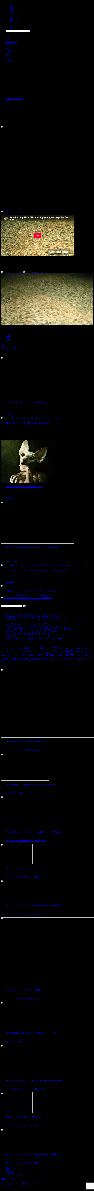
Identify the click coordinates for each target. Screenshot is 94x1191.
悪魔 (47, 659)
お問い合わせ (11, 1169)
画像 (63, 659)
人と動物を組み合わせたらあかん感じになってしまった (24, 487)
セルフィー (22, 651)
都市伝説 (9, 61)
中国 (26, 655)
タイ (37, 651)
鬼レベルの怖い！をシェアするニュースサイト (20, 1184)
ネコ (59, 651)
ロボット (17, 655)
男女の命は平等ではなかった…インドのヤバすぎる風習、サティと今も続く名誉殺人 (40, 629)
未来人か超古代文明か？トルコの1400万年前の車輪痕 (28, 634)
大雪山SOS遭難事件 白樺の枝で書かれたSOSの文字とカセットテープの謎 (36, 639)
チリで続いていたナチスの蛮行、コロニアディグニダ (28, 636)
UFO (7, 56)
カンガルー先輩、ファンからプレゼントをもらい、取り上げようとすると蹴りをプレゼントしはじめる (40, 570)
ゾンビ (31, 651)
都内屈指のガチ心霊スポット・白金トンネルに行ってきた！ (30, 624)
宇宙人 (85, 655)
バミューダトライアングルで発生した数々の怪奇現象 (23, 741)
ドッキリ (53, 651)
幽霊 (7, 659)
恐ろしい (9, 44)
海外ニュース (11, 42)
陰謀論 (19, 661)
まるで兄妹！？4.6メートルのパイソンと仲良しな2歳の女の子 (26, 403)
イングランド (72, 648)
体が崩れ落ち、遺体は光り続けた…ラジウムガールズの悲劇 (30, 615)
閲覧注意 (20, 348)
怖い (7, 54)
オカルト (9, 58)
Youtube (9, 326)
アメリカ (35, 647)
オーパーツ (12, 651)
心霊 (23, 659)
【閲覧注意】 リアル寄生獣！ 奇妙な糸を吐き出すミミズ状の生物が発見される (32, 547)
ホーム (8, 1167)
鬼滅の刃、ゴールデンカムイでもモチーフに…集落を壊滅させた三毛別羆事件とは (33, 906)
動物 (7, 46)
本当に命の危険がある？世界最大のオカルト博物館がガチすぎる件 (33, 617)
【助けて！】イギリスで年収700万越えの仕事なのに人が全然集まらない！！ (31, 423)
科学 (68, 659)
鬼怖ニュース (7, 1179)
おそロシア (10, 648)
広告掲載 (9, 1172)
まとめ (21, 648)
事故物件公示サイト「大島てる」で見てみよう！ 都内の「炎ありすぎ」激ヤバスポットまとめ (44, 619)
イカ (3, 348)
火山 (53, 659)
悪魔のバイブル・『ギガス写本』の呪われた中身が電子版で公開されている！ (38, 627)
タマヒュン (44, 651)
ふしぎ (8, 49)
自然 (80, 659)
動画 (14, 348)
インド (83, 648)
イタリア (63, 648)
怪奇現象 (9, 51)
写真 (52, 655)
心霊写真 (36, 658)
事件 (34, 655)
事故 (42, 655)
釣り (6, 661)
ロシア (9, 655)
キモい (9, 348)
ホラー (73, 651)
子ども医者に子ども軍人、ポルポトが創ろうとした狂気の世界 (31, 631)
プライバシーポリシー (15, 1174)
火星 (58, 659)
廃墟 (16, 659)
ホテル (65, 651)
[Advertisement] (47, 80)
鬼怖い (27, 662)
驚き (7, 39)
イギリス (51, 648)
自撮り (74, 659)
